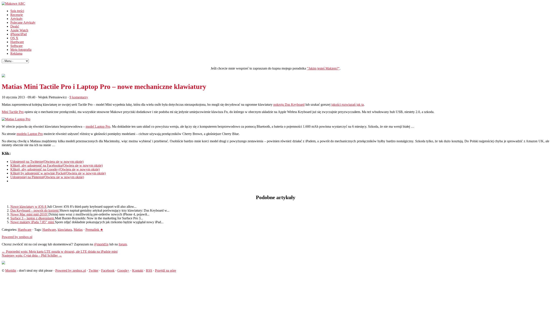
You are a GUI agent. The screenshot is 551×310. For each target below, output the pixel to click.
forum (123, 244)
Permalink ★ (94, 229)
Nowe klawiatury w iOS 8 (28, 206)
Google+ (123, 270)
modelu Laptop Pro (30, 134)
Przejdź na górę (165, 270)
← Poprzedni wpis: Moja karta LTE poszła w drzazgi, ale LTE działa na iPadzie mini (60, 251)
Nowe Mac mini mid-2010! (29, 214)
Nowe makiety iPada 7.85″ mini (32, 222)
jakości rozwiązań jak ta (347, 104)
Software (16, 46)
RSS (149, 270)
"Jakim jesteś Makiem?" (323, 68)
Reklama (16, 53)
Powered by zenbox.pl (17, 237)
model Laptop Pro (98, 126)
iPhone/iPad (18, 34)
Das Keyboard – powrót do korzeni (34, 210)
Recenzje (16, 15)
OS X (14, 38)
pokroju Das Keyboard (289, 104)
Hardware (17, 42)
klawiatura (65, 229)
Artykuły (16, 18)
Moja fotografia (20, 49)
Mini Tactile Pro (13, 112)
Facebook (108, 270)
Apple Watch (19, 30)
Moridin (10, 270)
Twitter (93, 270)
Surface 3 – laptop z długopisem (32, 218)
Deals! (14, 26)
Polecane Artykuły (23, 22)
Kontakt (137, 270)
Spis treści (17, 11)
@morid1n (101, 244)
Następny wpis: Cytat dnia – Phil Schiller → (32, 255)
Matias (78, 229)
